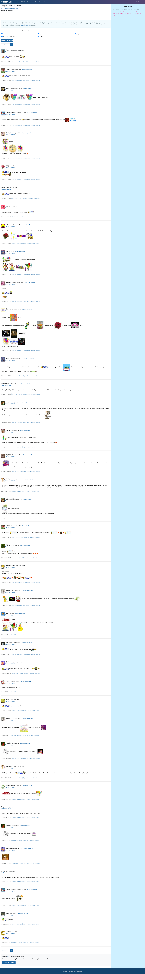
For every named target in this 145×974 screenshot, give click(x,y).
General (5, 34)
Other (77, 34)
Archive (18, 2)
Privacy (65, 971)
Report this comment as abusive (31, 61)
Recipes (41, 36)
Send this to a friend (17, 61)
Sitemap (79, 971)
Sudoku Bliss (7, 2)
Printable (23, 2)
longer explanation (26, 25)
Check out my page (10, 51)
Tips (36, 2)
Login (13, 962)
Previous (4, 45)
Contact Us (42, 2)
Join (142, 2)
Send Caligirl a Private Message (9, 8)
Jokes (41, 34)
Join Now (6, 962)
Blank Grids (30, 2)
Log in (9, 956)
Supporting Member (27, 69)
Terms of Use (72, 971)
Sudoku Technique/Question (10, 36)
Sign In (137, 2)
